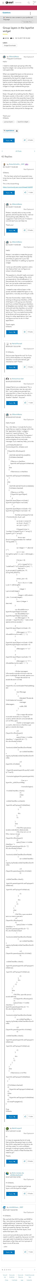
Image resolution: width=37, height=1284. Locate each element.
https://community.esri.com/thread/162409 (18, 187)
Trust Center (14, 1280)
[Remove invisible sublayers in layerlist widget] (34, 151)
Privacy (6, 1280)
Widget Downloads (10, 45)
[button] (28, 57)
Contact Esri (29, 1280)
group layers (8, 122)
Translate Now (27, 22)
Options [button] (30, 13)
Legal (22, 1280)
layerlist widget (23, 122)
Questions (7, 13)
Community (18, 2)
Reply (8, 140)
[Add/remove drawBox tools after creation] (2, 151)
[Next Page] (34, 1270)
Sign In (34, 3)
